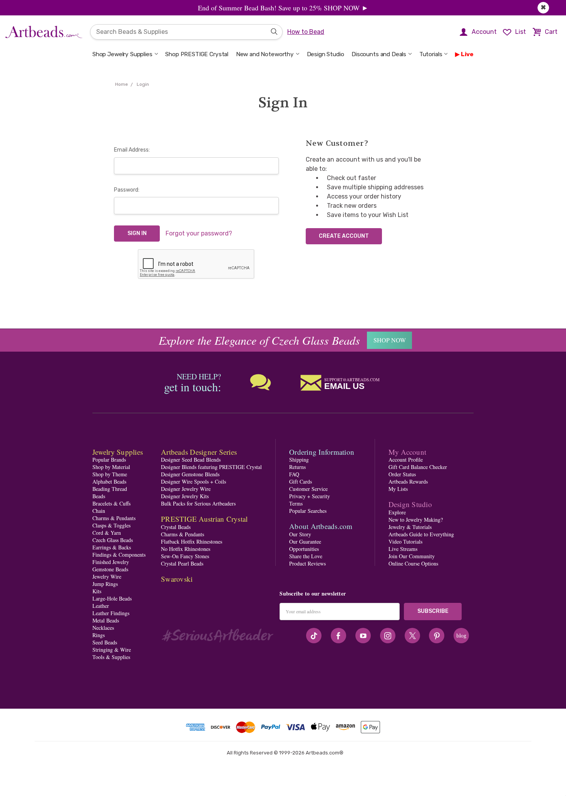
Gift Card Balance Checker (417, 467)
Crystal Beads (176, 527)
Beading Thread (109, 488)
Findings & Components (119, 554)
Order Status (402, 474)
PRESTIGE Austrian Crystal (204, 519)
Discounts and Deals (379, 54)
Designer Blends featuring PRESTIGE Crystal (211, 467)
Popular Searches (308, 510)
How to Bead (305, 31)
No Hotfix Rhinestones (185, 548)
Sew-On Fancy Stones (185, 556)
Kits (96, 591)
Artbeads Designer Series (199, 452)
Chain (98, 510)
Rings (98, 635)
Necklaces (103, 627)
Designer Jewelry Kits (185, 496)
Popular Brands (109, 459)
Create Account (344, 236)
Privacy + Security (309, 496)
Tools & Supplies (111, 657)
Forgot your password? (199, 233)
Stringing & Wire (111, 649)
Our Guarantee (305, 541)
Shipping (299, 459)
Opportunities (304, 548)
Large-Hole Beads (112, 598)
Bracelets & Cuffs (111, 503)
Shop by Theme (109, 474)
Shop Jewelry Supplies (122, 54)
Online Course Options (413, 563)
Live (467, 54)
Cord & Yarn (106, 532)
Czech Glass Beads (112, 540)
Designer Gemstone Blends (190, 474)
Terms (296, 503)
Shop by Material (111, 467)
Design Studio (325, 54)
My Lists (398, 488)
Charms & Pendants (114, 518)
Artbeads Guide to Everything (421, 534)
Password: (126, 190)
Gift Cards (300, 481)
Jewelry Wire (106, 576)
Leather (100, 605)
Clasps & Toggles (111, 525)
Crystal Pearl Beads (182, 563)
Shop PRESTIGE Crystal (196, 54)
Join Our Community (411, 556)
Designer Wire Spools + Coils (193, 481)
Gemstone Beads (110, 569)
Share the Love (305, 556)
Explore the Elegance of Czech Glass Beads (259, 340)
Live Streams (402, 548)
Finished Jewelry (110, 562)
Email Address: (132, 150)
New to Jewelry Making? (415, 519)
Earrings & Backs (111, 547)
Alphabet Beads (109, 481)
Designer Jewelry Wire (186, 488)
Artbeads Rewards (408, 481)
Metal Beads (105, 620)
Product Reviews (307, 563)
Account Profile (405, 459)
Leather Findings (110, 613)
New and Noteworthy (265, 54)
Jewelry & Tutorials (410, 527)
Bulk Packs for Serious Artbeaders (198, 503)
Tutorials (430, 54)
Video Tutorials (405, 541)
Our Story (300, 534)
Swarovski (177, 579)
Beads (98, 496)
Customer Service (308, 488)
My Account (407, 452)
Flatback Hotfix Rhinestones (191, 541)
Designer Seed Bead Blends (191, 459)
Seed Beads (104, 642)
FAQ (294, 474)
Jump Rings (105, 583)
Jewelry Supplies (117, 452)
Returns (297, 467)
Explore (397, 512)
